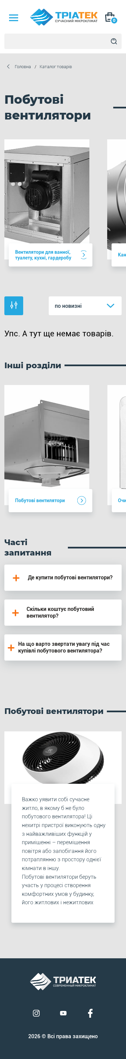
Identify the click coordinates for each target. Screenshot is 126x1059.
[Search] (114, 41)
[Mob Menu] (13, 18)
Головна (23, 66)
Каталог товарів (56, 66)
